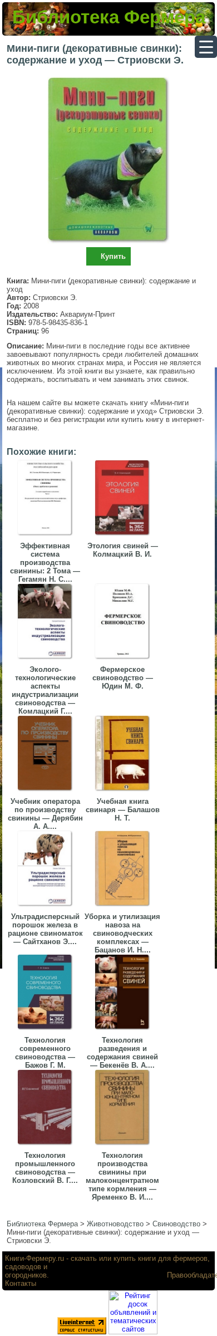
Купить (113, 256)
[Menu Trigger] (206, 47)
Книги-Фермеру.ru (34, 1258)
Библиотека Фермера (108, 17)
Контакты (20, 1283)
